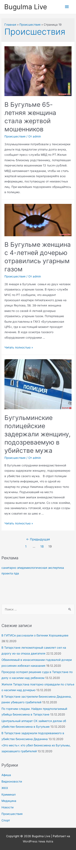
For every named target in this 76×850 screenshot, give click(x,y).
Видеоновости (11, 781)
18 (42, 546)
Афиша (6, 775)
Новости (7, 807)
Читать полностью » (18, 347)
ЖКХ (4, 788)
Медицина (8, 800)
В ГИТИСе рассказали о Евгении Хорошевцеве (34, 635)
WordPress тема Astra (38, 841)
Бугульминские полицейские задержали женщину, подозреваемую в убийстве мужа (37, 434)
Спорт (5, 820)
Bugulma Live (25, 7)
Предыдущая (38, 539)
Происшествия (12, 814)
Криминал (8, 794)
